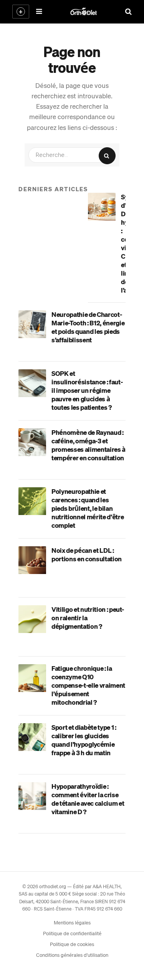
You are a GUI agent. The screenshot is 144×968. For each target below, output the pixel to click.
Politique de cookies (72, 944)
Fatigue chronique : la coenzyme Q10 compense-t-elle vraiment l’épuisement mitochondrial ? (88, 685)
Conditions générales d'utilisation (72, 954)
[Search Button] (107, 155)
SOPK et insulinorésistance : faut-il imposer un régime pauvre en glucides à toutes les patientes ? (86, 390)
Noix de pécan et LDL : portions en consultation (86, 554)
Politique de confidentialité (72, 933)
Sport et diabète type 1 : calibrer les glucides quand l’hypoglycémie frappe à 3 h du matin (83, 740)
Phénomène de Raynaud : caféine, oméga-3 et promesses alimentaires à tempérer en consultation (88, 445)
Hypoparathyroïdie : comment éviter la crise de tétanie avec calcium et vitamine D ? (87, 799)
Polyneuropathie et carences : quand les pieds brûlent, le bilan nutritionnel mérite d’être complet (87, 508)
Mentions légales (72, 922)
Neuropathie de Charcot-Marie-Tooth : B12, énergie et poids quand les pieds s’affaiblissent (87, 327)
